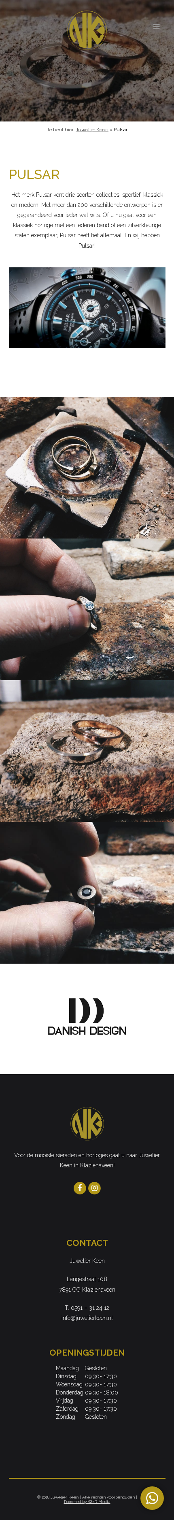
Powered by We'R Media (87, 1501)
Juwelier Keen (92, 129)
